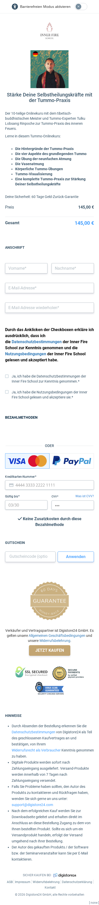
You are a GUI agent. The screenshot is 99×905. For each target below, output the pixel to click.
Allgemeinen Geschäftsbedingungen (57, 636)
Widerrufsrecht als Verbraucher (36, 750)
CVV (55, 496)
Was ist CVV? (84, 496)
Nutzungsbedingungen (25, 353)
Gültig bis (12, 496)
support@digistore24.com (32, 805)
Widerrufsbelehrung (54, 641)
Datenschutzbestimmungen (37, 341)
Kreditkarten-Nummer (20, 477)
